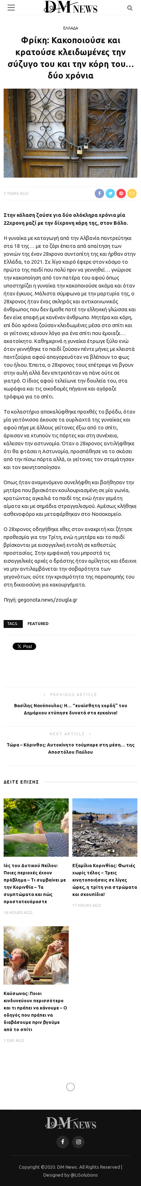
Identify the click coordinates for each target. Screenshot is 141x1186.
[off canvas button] (11, 7)
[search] (130, 7)
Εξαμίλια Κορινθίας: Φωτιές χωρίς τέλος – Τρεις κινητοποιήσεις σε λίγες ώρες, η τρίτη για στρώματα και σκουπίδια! (104, 880)
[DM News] (70, 1122)
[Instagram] (78, 1142)
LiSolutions (86, 1174)
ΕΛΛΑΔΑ (70, 28)
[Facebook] (62, 1142)
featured (37, 623)
